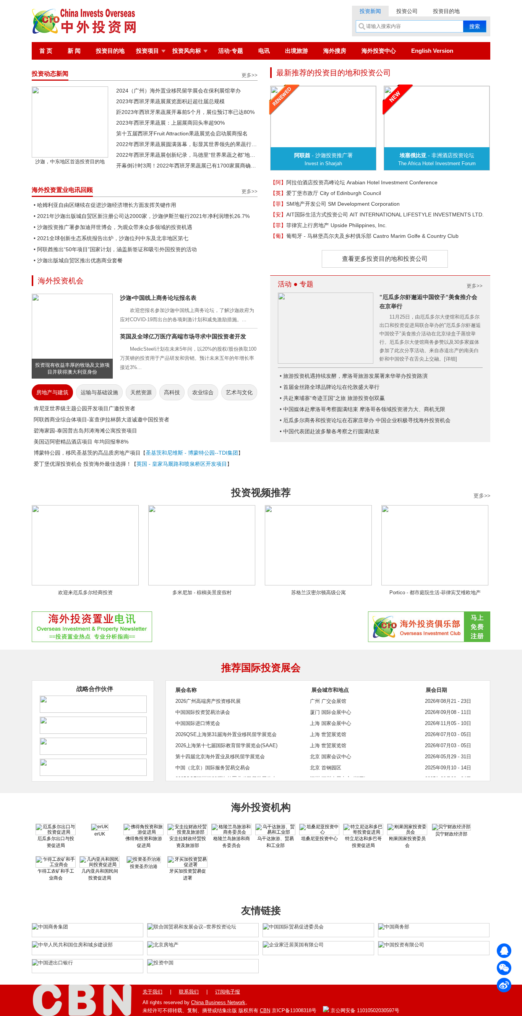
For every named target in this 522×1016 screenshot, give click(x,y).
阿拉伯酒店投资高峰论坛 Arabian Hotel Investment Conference (354, 182)
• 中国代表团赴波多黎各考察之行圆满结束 (329, 431)
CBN (265, 1010)
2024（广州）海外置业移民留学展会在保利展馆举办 (178, 91)
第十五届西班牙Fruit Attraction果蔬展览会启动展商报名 (182, 133)
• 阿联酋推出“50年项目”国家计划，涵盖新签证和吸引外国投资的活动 (115, 249)
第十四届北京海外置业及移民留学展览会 (220, 756)
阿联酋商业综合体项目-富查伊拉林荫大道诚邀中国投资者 (101, 419)
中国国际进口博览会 (197, 723)
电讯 (264, 50)
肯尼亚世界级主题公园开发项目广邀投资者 (84, 408)
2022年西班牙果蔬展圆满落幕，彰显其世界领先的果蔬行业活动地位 (187, 144)
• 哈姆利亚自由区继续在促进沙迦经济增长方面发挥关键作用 (105, 205)
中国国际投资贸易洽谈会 (202, 712)
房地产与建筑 (52, 392)
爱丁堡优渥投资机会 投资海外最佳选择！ (82, 464)
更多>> (250, 75)
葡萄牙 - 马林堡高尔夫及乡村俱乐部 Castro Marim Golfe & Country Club (364, 236)
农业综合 (203, 392)
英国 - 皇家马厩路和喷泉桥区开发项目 (181, 464)
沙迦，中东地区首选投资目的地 (70, 161)
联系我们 (189, 992)
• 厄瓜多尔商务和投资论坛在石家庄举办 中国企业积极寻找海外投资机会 (365, 420)
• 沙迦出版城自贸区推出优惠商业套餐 (78, 260)
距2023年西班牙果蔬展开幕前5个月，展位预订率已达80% (185, 112)
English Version (432, 50)
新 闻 (74, 50)
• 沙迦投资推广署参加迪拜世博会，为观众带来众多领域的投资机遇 (113, 227)
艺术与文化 (239, 392)
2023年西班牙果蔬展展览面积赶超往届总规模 (170, 101)
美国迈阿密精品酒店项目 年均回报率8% (81, 442)
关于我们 (152, 992)
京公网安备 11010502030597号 (364, 1010)
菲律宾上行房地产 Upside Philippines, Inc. (328, 225)
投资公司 (407, 11)
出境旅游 (296, 50)
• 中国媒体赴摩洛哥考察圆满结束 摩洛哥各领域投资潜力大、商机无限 (362, 409)
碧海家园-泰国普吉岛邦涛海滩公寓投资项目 (85, 431)
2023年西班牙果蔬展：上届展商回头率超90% (170, 123)
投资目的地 (446, 11)
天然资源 (141, 392)
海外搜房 (334, 50)
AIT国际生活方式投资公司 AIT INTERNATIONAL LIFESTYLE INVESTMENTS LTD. (377, 214)
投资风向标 (186, 50)
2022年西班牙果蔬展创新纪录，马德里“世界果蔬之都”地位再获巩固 (187, 155)
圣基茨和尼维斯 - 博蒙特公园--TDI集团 (192, 453)
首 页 (45, 50)
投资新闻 (370, 11)
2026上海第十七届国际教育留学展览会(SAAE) (226, 745)
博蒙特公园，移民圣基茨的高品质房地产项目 (87, 453)
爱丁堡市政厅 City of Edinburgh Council (325, 193)
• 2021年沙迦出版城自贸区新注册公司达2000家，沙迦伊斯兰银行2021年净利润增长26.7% (142, 216)
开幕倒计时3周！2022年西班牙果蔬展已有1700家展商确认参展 (187, 166)
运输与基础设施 (99, 392)
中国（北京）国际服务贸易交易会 (212, 768)
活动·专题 (230, 50)
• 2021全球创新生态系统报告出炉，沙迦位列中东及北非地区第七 (111, 238)
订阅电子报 (227, 992)
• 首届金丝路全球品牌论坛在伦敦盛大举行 (329, 387)
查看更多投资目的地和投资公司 (385, 258)
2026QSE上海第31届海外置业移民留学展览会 (226, 734)
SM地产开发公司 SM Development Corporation (335, 204)
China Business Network (218, 1002)
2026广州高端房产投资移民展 (208, 701)
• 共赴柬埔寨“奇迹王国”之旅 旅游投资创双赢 (332, 398)
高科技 (172, 392)
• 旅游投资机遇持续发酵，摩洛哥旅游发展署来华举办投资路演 (354, 376)
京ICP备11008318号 (294, 1010)
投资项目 (147, 50)
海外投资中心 (379, 50)
